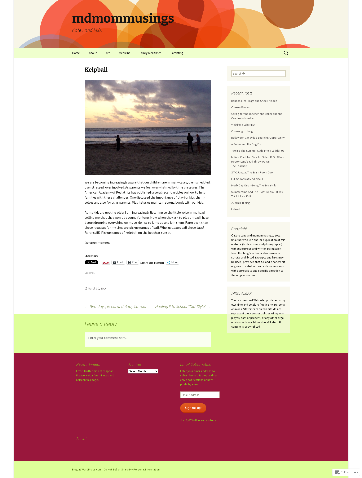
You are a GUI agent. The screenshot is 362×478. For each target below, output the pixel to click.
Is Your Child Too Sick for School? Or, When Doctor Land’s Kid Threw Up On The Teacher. (257, 161)
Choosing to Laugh (242, 131)
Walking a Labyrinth (243, 125)
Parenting (177, 53)
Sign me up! (193, 408)
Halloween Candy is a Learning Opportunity (258, 138)
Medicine (125, 53)
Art (108, 53)
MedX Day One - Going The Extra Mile (254, 185)
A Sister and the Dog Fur (246, 144)
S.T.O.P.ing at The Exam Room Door (252, 172)
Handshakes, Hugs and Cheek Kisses (254, 101)
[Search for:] (286, 53)
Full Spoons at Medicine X (247, 179)
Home (76, 53)
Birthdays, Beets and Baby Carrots (115, 306)
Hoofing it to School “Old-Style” (183, 306)
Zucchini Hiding (240, 203)
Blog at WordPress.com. (87, 469)
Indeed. (236, 209)
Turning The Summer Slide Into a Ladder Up (257, 150)
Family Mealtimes (151, 53)
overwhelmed (162, 187)
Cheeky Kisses (240, 107)
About (93, 53)
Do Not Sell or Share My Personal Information (132, 469)
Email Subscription (195, 364)
